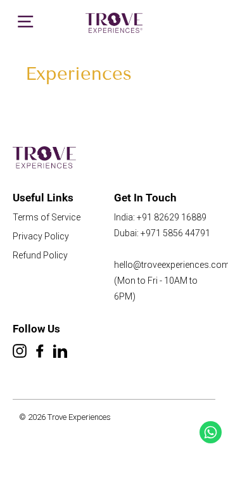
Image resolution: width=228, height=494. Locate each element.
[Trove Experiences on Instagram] (20, 352)
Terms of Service (46, 217)
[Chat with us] (211, 432)
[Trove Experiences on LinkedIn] (60, 352)
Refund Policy (40, 255)
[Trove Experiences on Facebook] (40, 352)
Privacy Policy (41, 236)
